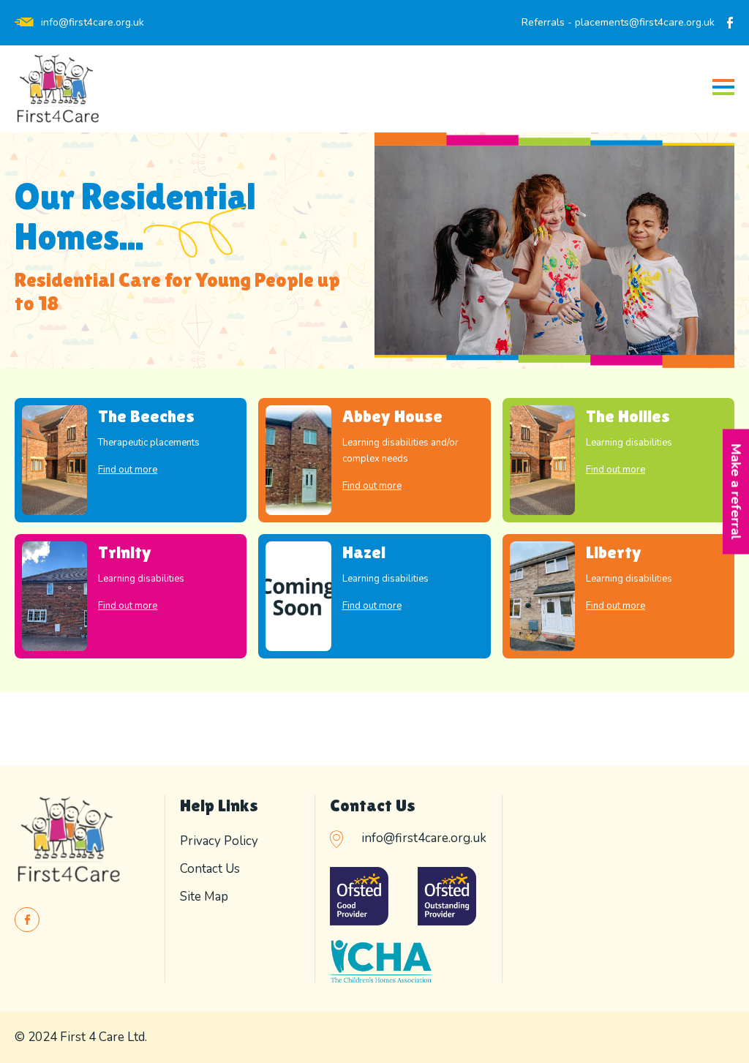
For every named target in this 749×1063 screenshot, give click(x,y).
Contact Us (210, 868)
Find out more (127, 469)
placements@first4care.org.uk (645, 22)
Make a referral (736, 491)
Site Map (204, 896)
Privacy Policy (219, 841)
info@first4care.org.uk (92, 22)
